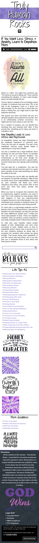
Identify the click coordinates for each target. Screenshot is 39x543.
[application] (19, 49)
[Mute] (29, 49)
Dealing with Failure (11, 292)
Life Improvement (10, 318)
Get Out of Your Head (11, 301)
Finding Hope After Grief (12, 297)
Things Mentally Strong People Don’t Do (18, 327)
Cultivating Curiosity (11, 290)
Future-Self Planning (11, 299)
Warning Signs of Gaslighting (14, 329)
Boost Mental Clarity (11, 285)
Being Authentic (9, 278)
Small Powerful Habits (12, 320)
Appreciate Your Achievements (15, 274)
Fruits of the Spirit (10, 421)
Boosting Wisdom (10, 287)
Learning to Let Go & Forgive (14, 315)
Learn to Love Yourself (12, 313)
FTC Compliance (13, 523)
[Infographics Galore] (19, 404)
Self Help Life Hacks (11, 428)
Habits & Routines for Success (15, 423)
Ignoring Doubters (10, 311)
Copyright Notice (13, 515)
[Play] (4, 49)
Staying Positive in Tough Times (15, 322)
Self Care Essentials (11, 426)
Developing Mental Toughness (15, 295)
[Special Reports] (19, 365)
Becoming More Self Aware (13, 276)
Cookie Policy (11, 534)
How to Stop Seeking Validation (15, 308)
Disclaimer (10, 518)
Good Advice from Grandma (14, 306)
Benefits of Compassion (12, 283)
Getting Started (9, 304)
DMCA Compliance (13, 521)
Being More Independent (13, 281)
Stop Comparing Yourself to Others (16, 325)
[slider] (34, 49)
